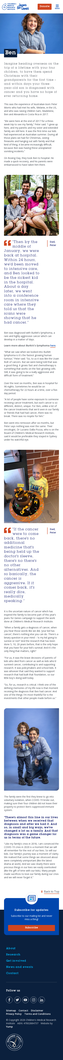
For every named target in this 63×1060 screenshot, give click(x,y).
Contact (12, 973)
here (52, 345)
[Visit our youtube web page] (25, 1000)
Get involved (16, 961)
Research (13, 954)
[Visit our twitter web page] (17, 1000)
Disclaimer (37, 1010)
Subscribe (31, 928)
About (11, 948)
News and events (19, 967)
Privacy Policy (14, 1013)
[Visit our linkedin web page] (41, 1000)
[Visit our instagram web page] (33, 1000)
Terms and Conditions (37, 1013)
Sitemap (11, 1010)
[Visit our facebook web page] (9, 1000)
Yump (9, 1026)
